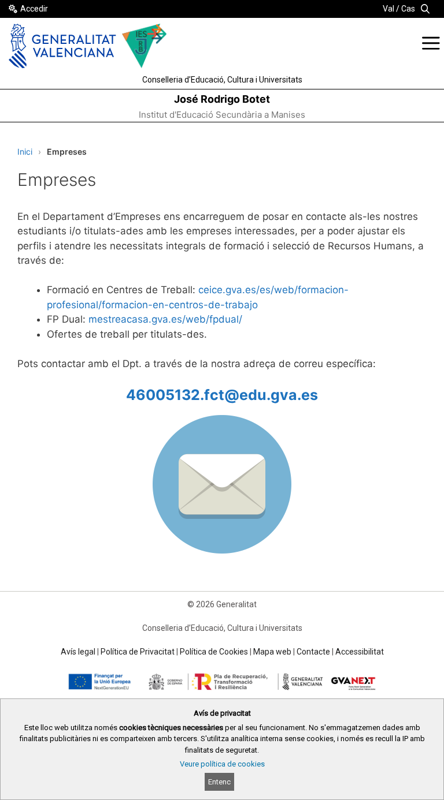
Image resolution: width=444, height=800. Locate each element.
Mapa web (272, 651)
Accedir (34, 8)
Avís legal (78, 651)
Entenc (219, 781)
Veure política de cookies (222, 764)
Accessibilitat (359, 651)
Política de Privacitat (138, 651)
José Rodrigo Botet (222, 99)
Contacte (313, 651)
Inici (24, 151)
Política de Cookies (214, 651)
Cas (408, 8)
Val (388, 8)
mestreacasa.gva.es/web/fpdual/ (165, 319)
